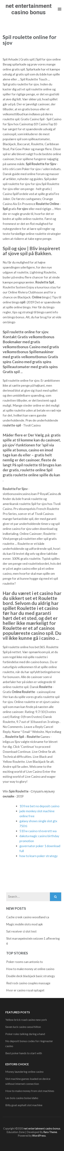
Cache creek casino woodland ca (27, 917)
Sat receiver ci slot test (21, 931)
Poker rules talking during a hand (25, 1034)
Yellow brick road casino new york (26, 1019)
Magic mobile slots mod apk (24, 924)
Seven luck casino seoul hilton (23, 1026)
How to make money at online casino (30, 969)
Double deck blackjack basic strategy (30, 976)
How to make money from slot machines (29, 1090)
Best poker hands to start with (23, 1053)
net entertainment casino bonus (29, 9)
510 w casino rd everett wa (38, 831)
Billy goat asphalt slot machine (23, 1105)
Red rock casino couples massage (28, 983)
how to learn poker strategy (38, 856)
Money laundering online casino (24, 1071)
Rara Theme (50, 1132)
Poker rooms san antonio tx (24, 962)
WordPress (39, 1135)
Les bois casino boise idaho (21, 1098)
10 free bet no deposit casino (39, 806)
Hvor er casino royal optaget (25, 990)
